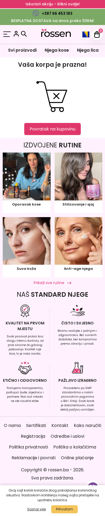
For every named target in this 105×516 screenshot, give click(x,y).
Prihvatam (64, 509)
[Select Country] (85, 34)
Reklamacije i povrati (33, 458)
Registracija (33, 436)
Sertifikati (36, 425)
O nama (12, 425)
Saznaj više (36, 509)
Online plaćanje (77, 458)
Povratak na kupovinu (52, 129)
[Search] (24, 34)
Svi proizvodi (22, 50)
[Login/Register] (16, 34)
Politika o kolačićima (74, 447)
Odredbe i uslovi (67, 436)
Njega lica (88, 50)
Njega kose (57, 50)
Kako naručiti (87, 425)
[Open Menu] (7, 34)
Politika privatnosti (28, 447)
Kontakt (59, 425)
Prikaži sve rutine (49, 282)
